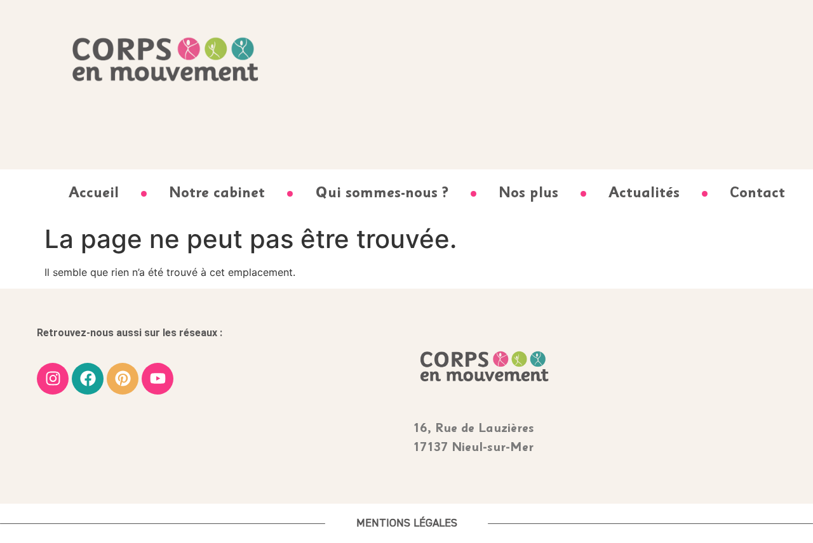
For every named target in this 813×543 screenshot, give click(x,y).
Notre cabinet (217, 194)
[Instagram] (53, 379)
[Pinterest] (122, 379)
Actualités (644, 194)
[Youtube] (157, 379)
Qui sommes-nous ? (381, 194)
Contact (757, 194)
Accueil (94, 194)
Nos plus (528, 194)
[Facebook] (88, 379)
